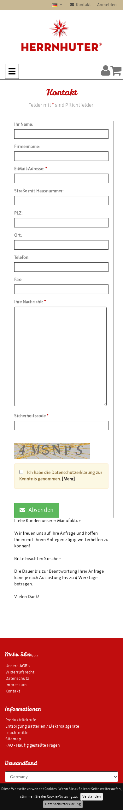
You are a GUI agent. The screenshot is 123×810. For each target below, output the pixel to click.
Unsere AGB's (17, 665)
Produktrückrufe (20, 720)
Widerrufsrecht (19, 672)
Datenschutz (17, 678)
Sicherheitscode (31, 415)
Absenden (41, 510)
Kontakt (83, 4)
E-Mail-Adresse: (30, 168)
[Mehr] (68, 479)
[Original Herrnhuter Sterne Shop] (61, 35)
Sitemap (13, 739)
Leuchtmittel (17, 732)
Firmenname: (27, 146)
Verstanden (91, 796)
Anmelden (107, 4)
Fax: (18, 279)
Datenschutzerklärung (63, 804)
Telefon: (22, 257)
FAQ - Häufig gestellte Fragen (32, 745)
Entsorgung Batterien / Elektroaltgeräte (42, 726)
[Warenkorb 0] (115, 70)
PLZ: (18, 213)
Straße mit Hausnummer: (39, 191)
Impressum (16, 684)
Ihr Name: (23, 124)
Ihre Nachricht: (30, 301)
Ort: (18, 235)
